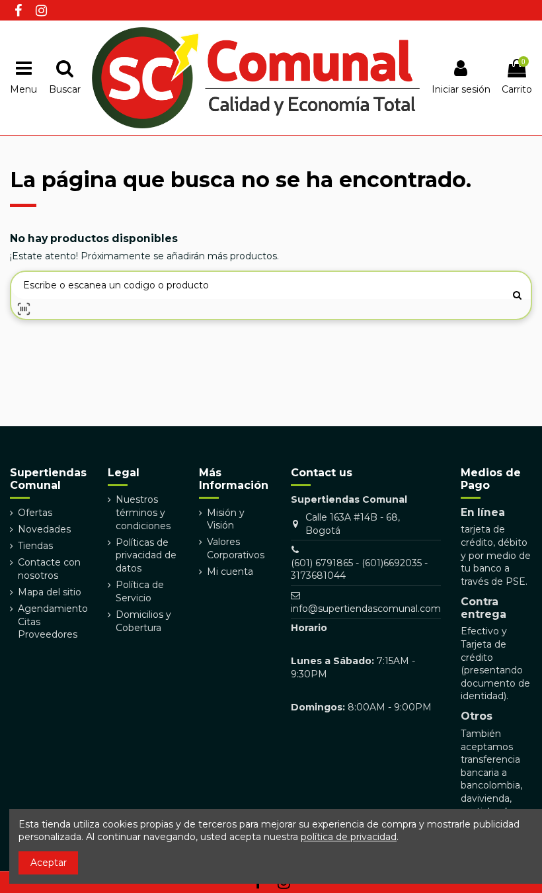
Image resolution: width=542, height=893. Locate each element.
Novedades (44, 529)
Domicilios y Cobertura (143, 621)
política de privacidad (349, 837)
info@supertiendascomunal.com (366, 609)
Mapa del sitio (49, 592)
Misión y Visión (226, 519)
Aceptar (48, 863)
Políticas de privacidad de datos (146, 555)
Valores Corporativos (235, 548)
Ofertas (35, 513)
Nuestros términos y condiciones (143, 512)
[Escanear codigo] (23, 309)
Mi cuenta (230, 571)
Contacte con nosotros (49, 568)
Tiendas (35, 546)
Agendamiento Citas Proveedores (53, 621)
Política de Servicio (140, 591)
